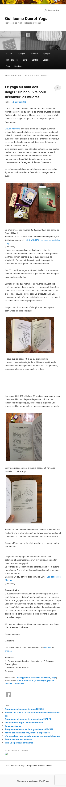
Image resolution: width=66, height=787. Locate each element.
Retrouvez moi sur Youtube (18, 739)
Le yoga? (21, 53)
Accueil (9, 53)
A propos (47, 53)
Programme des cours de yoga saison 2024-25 (28, 719)
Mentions (18, 66)
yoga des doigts (39, 680)
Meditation (45, 677)
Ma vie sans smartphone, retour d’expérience (27, 732)
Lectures (46, 59)
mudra (20, 680)
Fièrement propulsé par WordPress (33, 781)
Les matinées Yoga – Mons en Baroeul (24, 722)
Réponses (18, 683)
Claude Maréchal (13, 128)
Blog (8, 66)
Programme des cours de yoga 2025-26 (24, 708)
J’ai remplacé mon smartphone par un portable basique (32, 735)
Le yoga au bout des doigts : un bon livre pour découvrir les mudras (25, 91)
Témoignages (12, 59)
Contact (35, 59)
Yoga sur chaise (13, 725)
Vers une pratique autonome (19, 742)
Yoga (53, 677)
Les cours (34, 53)
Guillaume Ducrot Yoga (26, 18)
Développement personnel (28, 677)
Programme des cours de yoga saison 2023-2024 (29, 729)
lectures (48, 647)
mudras (27, 680)
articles (8, 650)
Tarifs (24, 59)
